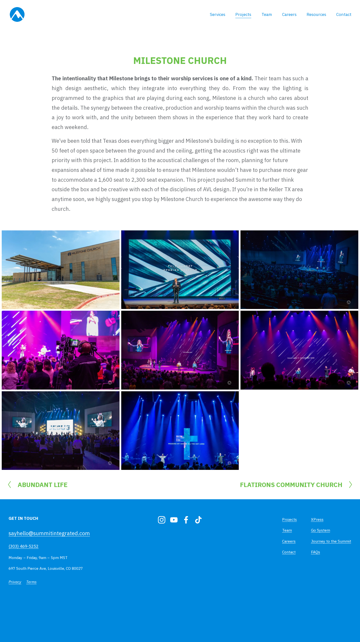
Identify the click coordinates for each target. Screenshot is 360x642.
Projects (243, 14)
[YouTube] (174, 520)
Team (267, 14)
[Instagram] (162, 520)
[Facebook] (186, 520)
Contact (343, 14)
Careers (289, 14)
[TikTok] (198, 520)
